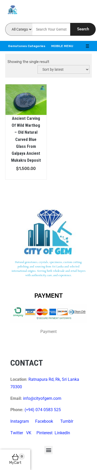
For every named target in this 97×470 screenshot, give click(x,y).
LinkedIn (62, 432)
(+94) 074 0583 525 (43, 409)
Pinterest (44, 432)
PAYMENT (48, 295)
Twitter (16, 432)
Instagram (19, 421)
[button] (48, 450)
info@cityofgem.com (42, 398)
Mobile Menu (62, 46)
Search (83, 29)
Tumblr (66, 421)
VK (28, 432)
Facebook (44, 421)
